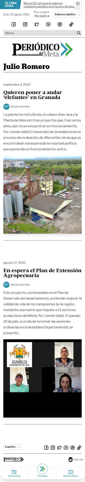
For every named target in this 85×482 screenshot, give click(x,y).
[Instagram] (25, 24)
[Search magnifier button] (79, 33)
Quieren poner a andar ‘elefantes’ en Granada (32, 95)
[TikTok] (71, 24)
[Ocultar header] (78, 4)
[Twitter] (36, 24)
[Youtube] (48, 24)
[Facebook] (13, 24)
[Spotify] (59, 24)
